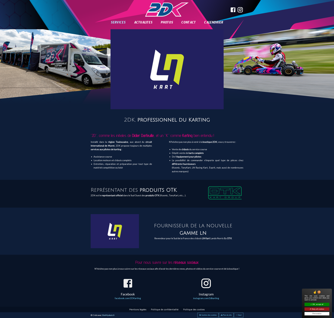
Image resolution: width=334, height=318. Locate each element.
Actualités (143, 23)
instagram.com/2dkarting (206, 283)
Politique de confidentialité (164, 294)
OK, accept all (317, 304)
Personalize (316, 314)
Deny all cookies (317, 309)
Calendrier (213, 23)
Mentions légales (137, 294)
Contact (188, 23)
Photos (167, 23)
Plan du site (227, 300)
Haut (239, 300)
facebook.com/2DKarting (128, 283)
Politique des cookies (194, 294)
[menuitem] (118, 23)
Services (118, 23)
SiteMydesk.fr (108, 300)
